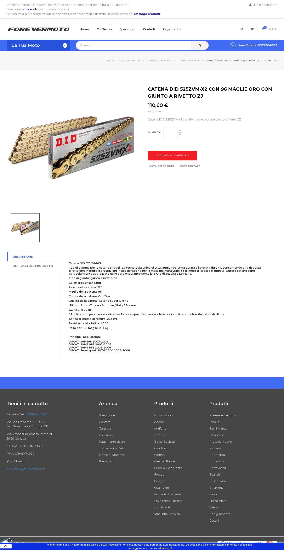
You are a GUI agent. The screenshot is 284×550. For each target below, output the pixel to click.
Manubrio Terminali (167, 514)
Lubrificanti (162, 507)
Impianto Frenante (167, 494)
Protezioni (216, 461)
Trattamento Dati (111, 448)
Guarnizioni (161, 487)
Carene (159, 455)
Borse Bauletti (164, 441)
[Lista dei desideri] (253, 29)
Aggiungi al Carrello (172, 155)
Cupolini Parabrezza (168, 468)
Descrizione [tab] (23, 256)
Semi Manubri (219, 428)
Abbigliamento (219, 514)
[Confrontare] (242, 29)
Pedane (215, 448)
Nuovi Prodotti (164, 415)
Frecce (159, 474)
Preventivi (106, 461)
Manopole (216, 435)
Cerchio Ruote (164, 461)
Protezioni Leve (220, 441)
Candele (160, 448)
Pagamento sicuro (112, 441)
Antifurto (160, 428)
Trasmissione (218, 501)
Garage (159, 481)
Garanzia (105, 428)
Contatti (105, 422)
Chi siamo (106, 435)
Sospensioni (217, 481)
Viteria (213, 507)
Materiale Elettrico (222, 415)
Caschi (214, 520)
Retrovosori (217, 468)
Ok (6, 546)
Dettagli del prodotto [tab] (33, 266)
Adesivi (159, 422)
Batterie (160, 435)
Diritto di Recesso (111, 455)
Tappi (213, 494)
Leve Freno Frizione (168, 501)
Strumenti (216, 487)
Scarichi (214, 474)
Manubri (215, 422)
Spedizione (107, 415)
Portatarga (217, 455)
